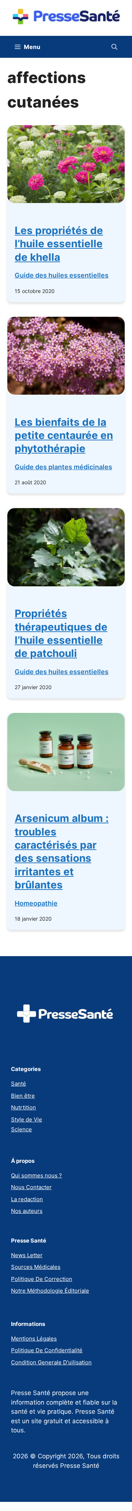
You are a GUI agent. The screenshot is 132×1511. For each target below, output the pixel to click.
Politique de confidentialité (46, 1350)
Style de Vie (26, 1119)
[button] (114, 47)
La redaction (27, 1199)
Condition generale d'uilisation (51, 1362)
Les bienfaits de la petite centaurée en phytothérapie (64, 435)
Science (21, 1129)
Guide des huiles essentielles (62, 275)
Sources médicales (35, 1266)
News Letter (27, 1255)
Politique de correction (41, 1278)
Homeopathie (36, 903)
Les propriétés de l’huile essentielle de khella (59, 243)
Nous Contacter (31, 1187)
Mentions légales (34, 1338)
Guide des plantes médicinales (63, 467)
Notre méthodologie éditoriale (50, 1290)
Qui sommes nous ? (36, 1175)
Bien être (23, 1095)
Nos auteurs (27, 1210)
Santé (18, 1083)
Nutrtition (23, 1107)
